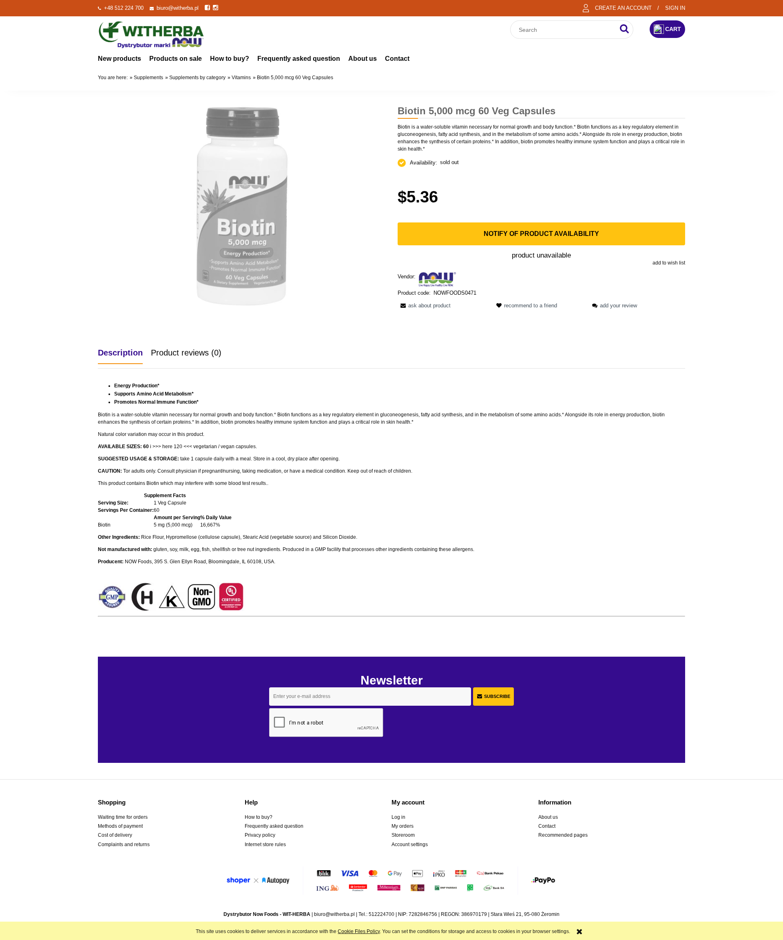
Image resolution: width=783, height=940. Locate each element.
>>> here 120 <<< (172, 446)
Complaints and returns (124, 844)
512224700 (381, 914)
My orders (403, 826)
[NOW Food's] (437, 279)
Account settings (410, 844)
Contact (546, 826)
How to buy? (258, 817)
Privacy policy (260, 835)
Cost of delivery (115, 835)
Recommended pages (563, 835)
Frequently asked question (274, 826)
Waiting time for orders (123, 817)
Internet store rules (265, 844)
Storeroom (403, 835)
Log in (398, 817)
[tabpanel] (391, 505)
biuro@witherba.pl (178, 8)
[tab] (124, 353)
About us (548, 817)
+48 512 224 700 (124, 8)
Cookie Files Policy (359, 931)
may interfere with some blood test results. (221, 483)
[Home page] (151, 33)
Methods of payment (120, 826)
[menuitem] (119, 59)
